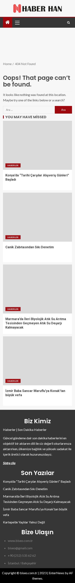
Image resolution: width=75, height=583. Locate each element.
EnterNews (56, 573)
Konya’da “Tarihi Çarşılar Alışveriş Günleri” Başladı (37, 481)
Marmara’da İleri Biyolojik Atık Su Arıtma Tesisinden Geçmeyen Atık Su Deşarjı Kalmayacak (35, 323)
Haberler (13, 165)
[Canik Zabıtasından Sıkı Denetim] (37, 217)
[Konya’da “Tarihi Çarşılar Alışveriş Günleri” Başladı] (37, 145)
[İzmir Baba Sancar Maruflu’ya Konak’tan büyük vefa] (37, 360)
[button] (17, 22)
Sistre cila (9, 463)
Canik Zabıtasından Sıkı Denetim (29, 247)
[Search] (68, 22)
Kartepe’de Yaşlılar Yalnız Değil (24, 522)
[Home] (7, 22)
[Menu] (17, 22)
